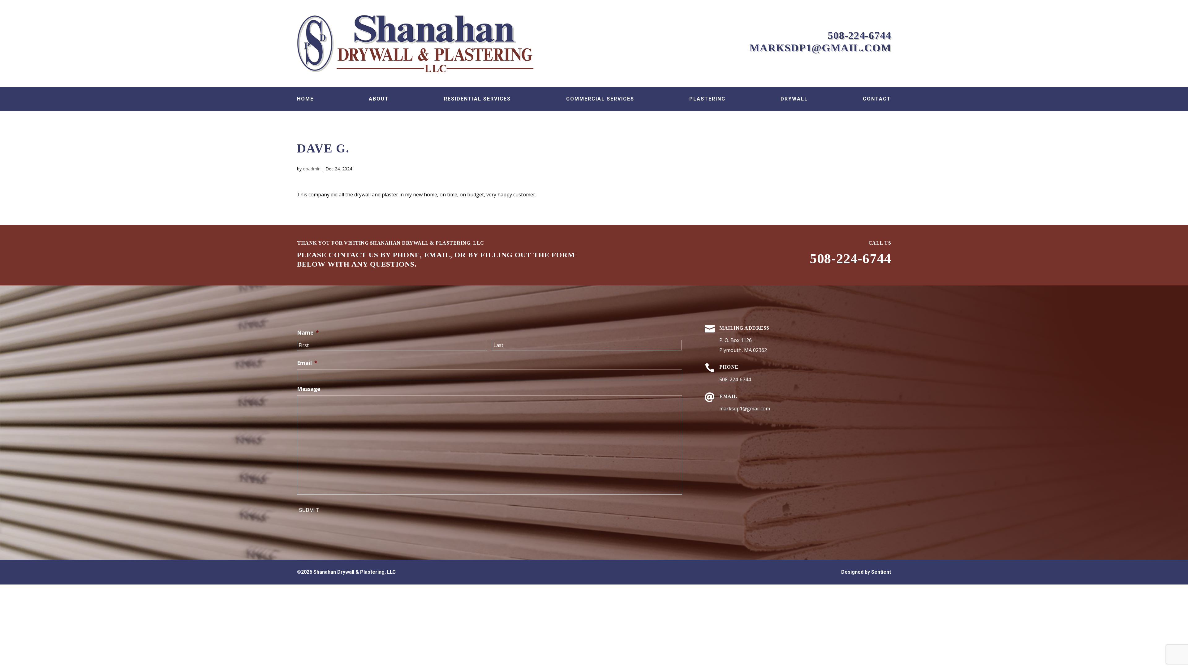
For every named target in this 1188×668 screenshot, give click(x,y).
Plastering (707, 99)
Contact (877, 99)
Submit (309, 510)
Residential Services (477, 99)
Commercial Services (600, 99)
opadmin (312, 169)
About (379, 99)
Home (305, 99)
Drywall (794, 99)
